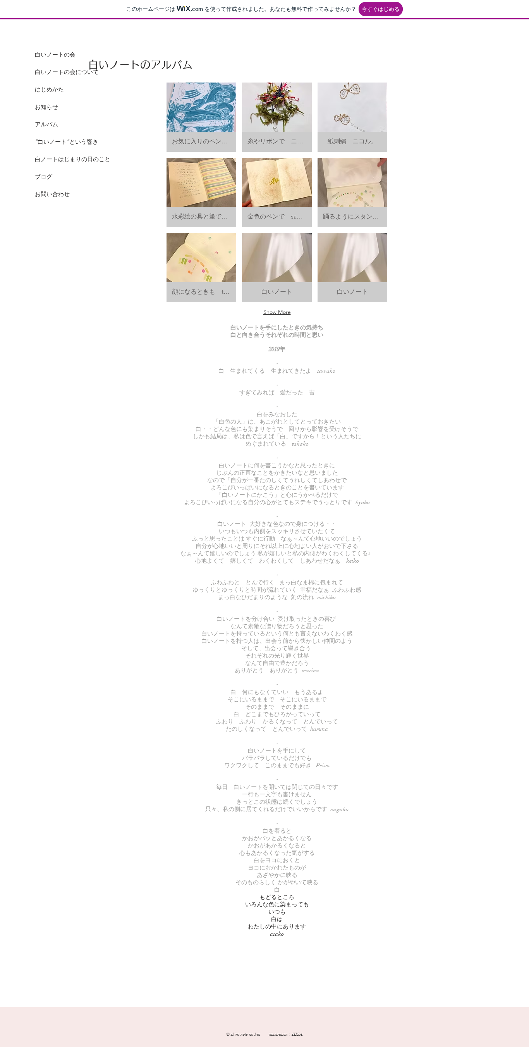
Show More (277, 311)
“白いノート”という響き (66, 141)
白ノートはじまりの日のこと (72, 159)
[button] (201, 117)
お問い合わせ (52, 194)
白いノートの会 (55, 54)
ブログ (43, 176)
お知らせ (46, 106)
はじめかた (49, 89)
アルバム (46, 124)
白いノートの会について (67, 72)
